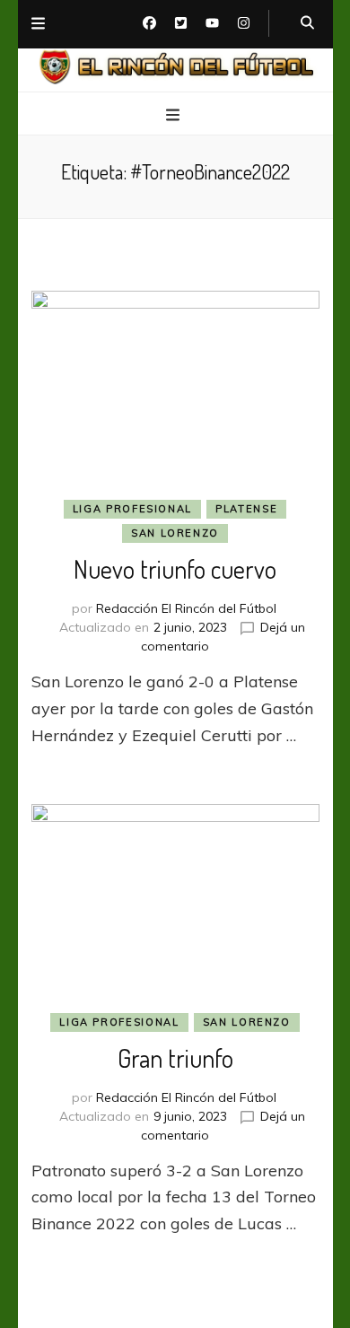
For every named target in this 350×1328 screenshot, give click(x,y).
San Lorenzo (175, 533)
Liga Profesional (132, 508)
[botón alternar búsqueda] (307, 23)
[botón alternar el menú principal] (175, 114)
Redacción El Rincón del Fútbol (186, 608)
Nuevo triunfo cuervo (175, 569)
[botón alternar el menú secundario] (38, 24)
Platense (246, 508)
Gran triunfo (175, 1058)
